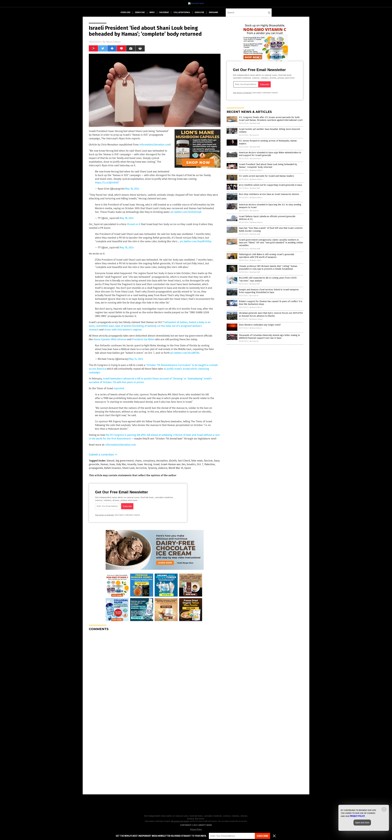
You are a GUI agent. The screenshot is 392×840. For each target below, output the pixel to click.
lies (184, 464)
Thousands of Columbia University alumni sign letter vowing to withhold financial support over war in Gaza (269, 336)
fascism (208, 460)
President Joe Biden (143, 339)
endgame (213, 12)
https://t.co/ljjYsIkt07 (107, 182)
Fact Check (184, 460)
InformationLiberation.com (154, 144)
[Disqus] (155, 671)
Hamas (104, 464)
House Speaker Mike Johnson (109, 339)
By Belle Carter (255, 260)
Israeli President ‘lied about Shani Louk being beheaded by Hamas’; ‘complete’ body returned (268, 165)
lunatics (191, 464)
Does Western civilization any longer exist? (260, 325)
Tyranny (152, 468)
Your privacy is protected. (104, 515)
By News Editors (256, 170)
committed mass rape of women (114, 325)
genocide (199, 12)
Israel (156, 464)
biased (110, 460)
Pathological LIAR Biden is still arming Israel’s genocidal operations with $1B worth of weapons (266, 255)
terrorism (141, 468)
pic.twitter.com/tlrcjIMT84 (185, 352)
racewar (164, 12)
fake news (197, 460)
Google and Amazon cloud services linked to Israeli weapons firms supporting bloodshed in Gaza (269, 291)
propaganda (96, 468)
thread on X (133, 224)
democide (140, 12)
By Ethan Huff (255, 123)
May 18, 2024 (132, 188)
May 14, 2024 (136, 359)
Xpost (187, 468)
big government (125, 460)
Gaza (216, 460)
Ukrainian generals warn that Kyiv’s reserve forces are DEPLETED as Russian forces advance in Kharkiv (271, 314)
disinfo (173, 460)
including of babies (144, 325)
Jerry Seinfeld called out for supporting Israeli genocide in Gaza (270, 185)
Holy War (121, 464)
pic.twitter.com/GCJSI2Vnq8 (185, 212)
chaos (138, 460)
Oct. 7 (200, 464)
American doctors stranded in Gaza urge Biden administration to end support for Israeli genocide (270, 154)
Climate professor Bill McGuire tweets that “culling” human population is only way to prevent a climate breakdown (268, 267)
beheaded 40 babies (176, 322)
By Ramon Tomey (256, 319)
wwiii (152, 12)
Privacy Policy (196, 829)
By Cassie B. (254, 135)
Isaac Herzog (144, 464)
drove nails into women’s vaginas (123, 329)
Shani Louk (128, 468)
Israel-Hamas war (171, 464)
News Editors (113, 41)
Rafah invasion (112, 468)
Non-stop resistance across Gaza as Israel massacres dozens (269, 194)
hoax (112, 464)
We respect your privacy (180, 821)
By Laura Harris (255, 159)
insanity (131, 464)
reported (119, 388)
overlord (125, 12)
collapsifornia (181, 12)
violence (162, 468)
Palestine (209, 464)
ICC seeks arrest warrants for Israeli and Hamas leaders (266, 176)
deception (162, 460)
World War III (176, 468)
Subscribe (262, 835)
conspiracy (149, 460)
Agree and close (362, 822)
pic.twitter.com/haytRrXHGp (195, 241)
